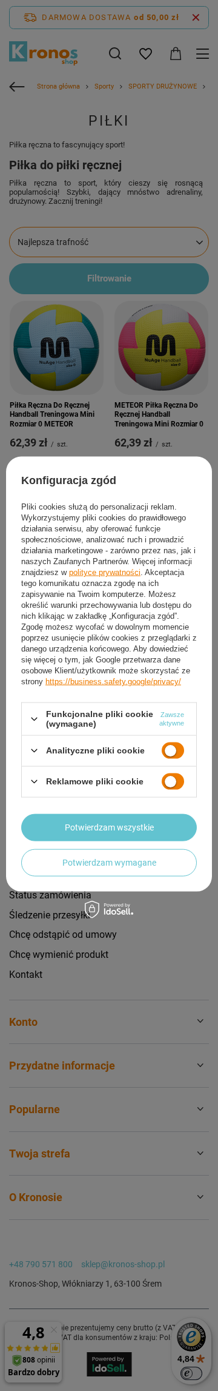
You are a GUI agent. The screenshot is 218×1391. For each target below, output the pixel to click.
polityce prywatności (104, 572)
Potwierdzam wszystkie (109, 827)
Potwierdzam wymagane (109, 862)
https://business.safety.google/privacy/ (113, 681)
